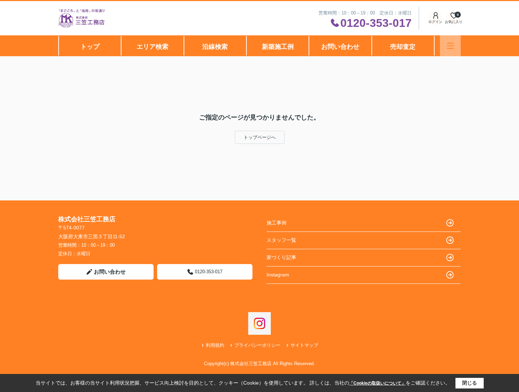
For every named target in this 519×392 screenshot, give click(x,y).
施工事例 (276, 223)
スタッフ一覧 (281, 240)
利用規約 (215, 345)
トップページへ (260, 137)
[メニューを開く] (450, 46)
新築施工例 (278, 46)
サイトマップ (304, 345)
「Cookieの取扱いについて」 (377, 383)
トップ (90, 46)
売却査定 (403, 46)
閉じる (469, 383)
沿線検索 (215, 46)
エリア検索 (152, 46)
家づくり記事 (281, 257)
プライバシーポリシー (257, 345)
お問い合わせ (340, 46)
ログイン (435, 22)
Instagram (278, 274)
